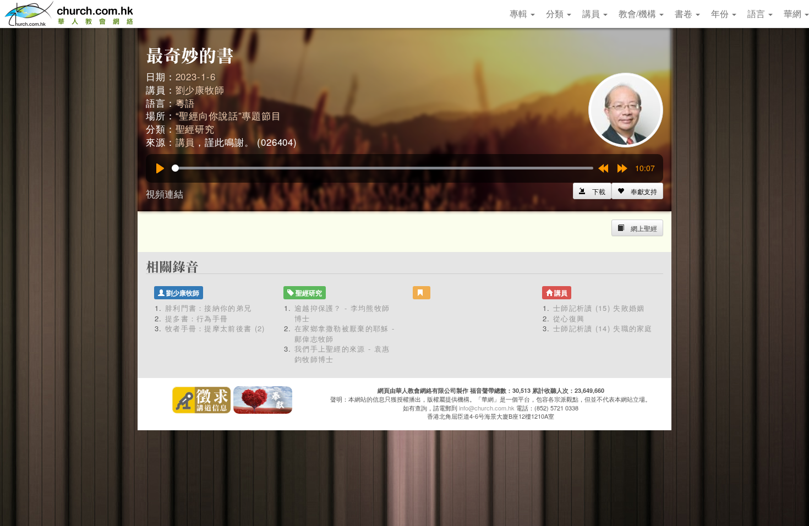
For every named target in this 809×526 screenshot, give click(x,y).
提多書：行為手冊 (196, 318)
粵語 (185, 102)
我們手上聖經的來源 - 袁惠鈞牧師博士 (342, 353)
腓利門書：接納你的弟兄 (208, 308)
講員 (592, 13)
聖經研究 (195, 128)
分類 (556, 13)
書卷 (685, 13)
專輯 (519, 13)
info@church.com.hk (487, 407)
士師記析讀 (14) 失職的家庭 (603, 328)
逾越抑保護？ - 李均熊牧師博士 (342, 313)
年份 (721, 13)
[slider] (382, 168)
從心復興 (568, 318)
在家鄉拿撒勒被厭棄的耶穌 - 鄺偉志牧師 (344, 333)
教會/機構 (638, 13)
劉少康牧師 (200, 89)
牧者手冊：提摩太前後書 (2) (215, 328)
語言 (757, 13)
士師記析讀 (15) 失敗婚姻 (599, 308)
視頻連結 (164, 193)
